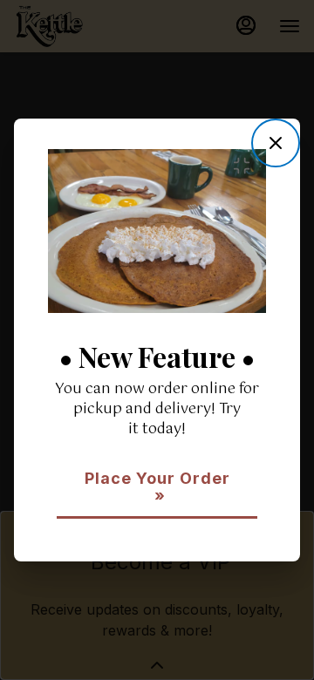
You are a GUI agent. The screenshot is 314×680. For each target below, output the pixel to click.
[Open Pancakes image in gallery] (246, 165)
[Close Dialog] (276, 143)
